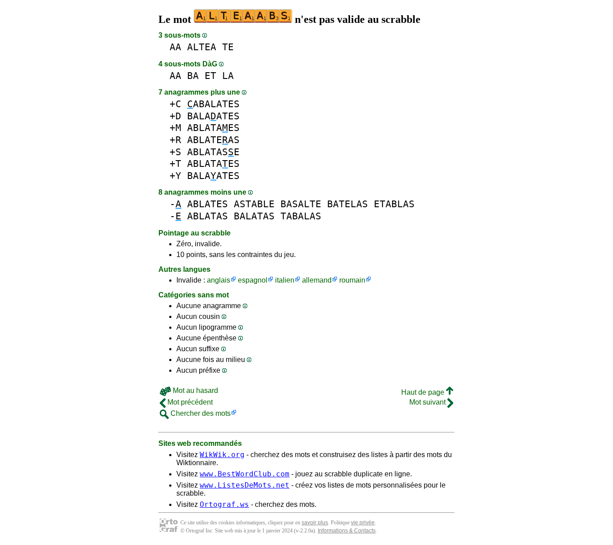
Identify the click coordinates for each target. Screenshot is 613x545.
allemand (317, 280)
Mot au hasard (194, 390)
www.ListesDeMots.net (244, 485)
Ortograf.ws (224, 504)
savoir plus (315, 522)
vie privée (363, 522)
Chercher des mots (200, 413)
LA (228, 75)
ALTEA (201, 46)
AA (175, 46)
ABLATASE (213, 151)
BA (193, 75)
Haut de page (423, 392)
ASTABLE (254, 203)
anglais (218, 280)
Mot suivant (428, 402)
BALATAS (254, 216)
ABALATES (213, 103)
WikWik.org (222, 454)
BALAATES (213, 116)
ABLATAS (207, 216)
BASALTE (300, 203)
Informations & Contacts (347, 531)
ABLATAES (213, 127)
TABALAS (300, 216)
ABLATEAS (213, 139)
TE (228, 46)
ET (210, 75)
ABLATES (207, 203)
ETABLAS (394, 203)
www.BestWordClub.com (244, 474)
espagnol (252, 280)
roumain (352, 280)
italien (284, 280)
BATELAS (347, 203)
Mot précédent (189, 402)
